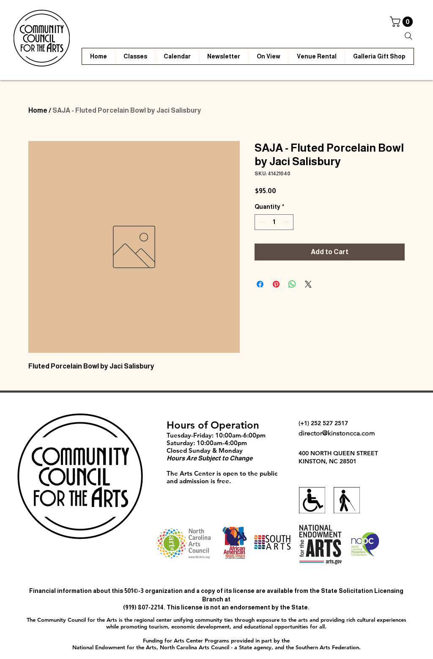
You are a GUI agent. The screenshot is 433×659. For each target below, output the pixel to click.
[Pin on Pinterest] (276, 284)
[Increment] (287, 222)
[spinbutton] (274, 222)
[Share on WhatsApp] (292, 284)
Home (37, 110)
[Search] (408, 36)
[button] (402, 22)
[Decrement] (261, 222)
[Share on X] (308, 284)
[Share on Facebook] (260, 284)
